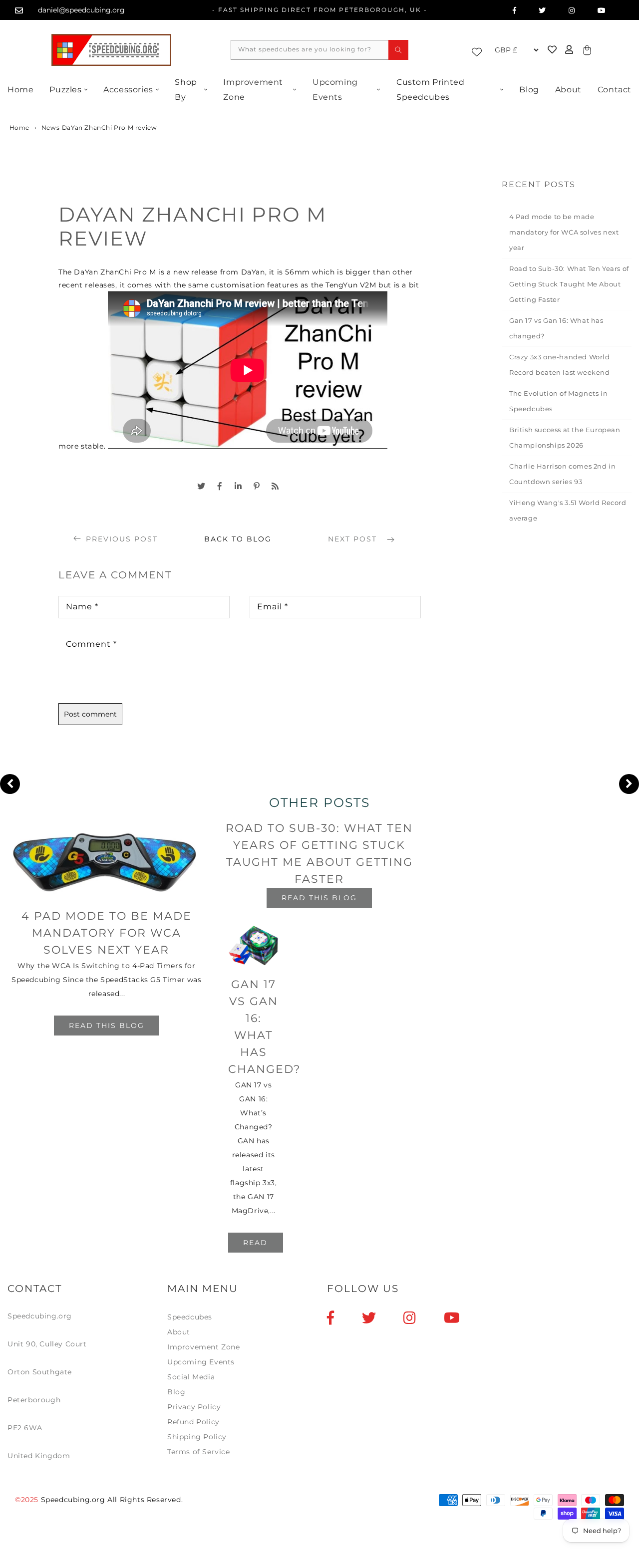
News (50, 127)
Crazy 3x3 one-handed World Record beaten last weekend (559, 364)
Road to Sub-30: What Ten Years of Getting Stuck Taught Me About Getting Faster (569, 283)
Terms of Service (198, 1451)
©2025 (28, 1499)
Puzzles (65, 89)
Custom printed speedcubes (430, 89)
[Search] (398, 50)
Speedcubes (189, 1316)
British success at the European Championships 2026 (565, 437)
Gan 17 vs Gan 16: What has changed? (556, 328)
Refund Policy (193, 1421)
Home (20, 89)
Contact (615, 89)
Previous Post (122, 538)
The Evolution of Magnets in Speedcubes (558, 401)
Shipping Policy (197, 1436)
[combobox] (320, 50)
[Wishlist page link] (479, 50)
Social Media (191, 1376)
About (568, 89)
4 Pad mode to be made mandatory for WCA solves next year (564, 232)
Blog (529, 89)
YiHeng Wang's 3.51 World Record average (568, 510)
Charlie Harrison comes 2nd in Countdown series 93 (562, 474)
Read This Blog (106, 1025)
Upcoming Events (335, 89)
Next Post (354, 538)
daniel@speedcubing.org (81, 9)
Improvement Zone (253, 89)
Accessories (128, 89)
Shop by (186, 89)
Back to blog (238, 538)
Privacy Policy (194, 1406)
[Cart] (585, 49)
